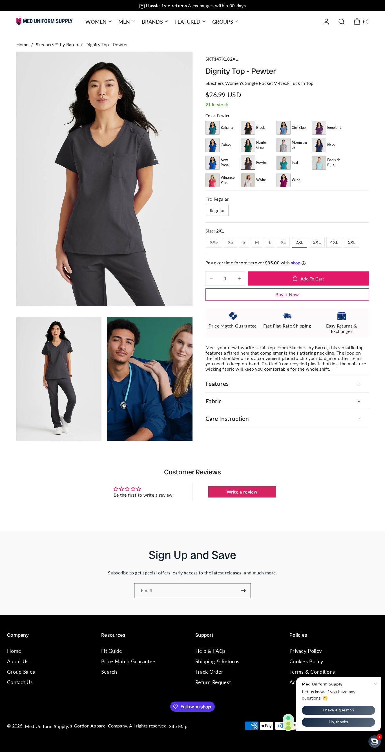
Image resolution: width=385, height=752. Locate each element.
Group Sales (21, 672)
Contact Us (20, 682)
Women (96, 22)
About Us (17, 661)
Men (124, 22)
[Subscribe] (243, 590)
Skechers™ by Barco (57, 44)
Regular (217, 210)
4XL (334, 242)
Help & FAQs (210, 651)
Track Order (209, 672)
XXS (216, 243)
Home (22, 44)
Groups (222, 22)
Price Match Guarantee (128, 661)
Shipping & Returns (217, 661)
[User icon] (326, 21)
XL (285, 243)
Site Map (178, 726)
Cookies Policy (306, 661)
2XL (299, 242)
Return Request (213, 682)
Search (109, 672)
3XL (317, 242)
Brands (152, 22)
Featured (187, 22)
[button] (97, 21)
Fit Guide (111, 651)
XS (232, 243)
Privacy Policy (305, 651)
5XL (352, 242)
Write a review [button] (242, 491)
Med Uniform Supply (46, 726)
